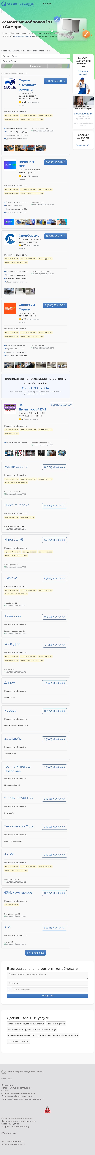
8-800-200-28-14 (55, 81)
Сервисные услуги (10, 1124)
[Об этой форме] (77, 969)
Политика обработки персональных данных (22, 1099)
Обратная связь (9, 1133)
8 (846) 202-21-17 (55, 162)
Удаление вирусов (56, 1024)
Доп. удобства (9, 61)
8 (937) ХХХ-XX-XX (61, 405)
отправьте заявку (22, 36)
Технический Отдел (19, 826)
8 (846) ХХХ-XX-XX (54, 578)
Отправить (48, 996)
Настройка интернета (18, 1041)
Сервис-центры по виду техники (17, 1118)
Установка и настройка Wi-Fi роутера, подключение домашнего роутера (43, 1035)
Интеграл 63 (14, 539)
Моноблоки (38, 51)
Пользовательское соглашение (16, 1088)
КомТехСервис (15, 467)
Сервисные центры (10, 51)
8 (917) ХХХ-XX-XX (55, 644)
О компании (7, 1085)
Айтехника (12, 616)
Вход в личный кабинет (12, 1141)
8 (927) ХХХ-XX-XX (54, 467)
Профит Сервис (16, 505)
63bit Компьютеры (18, 892)
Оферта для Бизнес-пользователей (18, 1093)
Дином (9, 682)
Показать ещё (35, 952)
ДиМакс (10, 578)
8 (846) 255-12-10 (55, 236)
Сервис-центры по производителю (18, 1121)
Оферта (5, 1091)
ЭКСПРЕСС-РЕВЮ (18, 798)
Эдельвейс (13, 738)
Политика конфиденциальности (17, 1096)
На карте (36, 66)
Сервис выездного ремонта (27, 85)
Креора (10, 710)
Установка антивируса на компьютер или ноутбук (32, 1030)
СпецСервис (29, 235)
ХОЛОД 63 (12, 644)
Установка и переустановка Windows (26, 1024)
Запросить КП (82, 145)
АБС (7, 927)
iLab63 (9, 854)
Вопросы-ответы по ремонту (15, 1127)
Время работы (10, 56)
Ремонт (26, 51)
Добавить (13, 1144)
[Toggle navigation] (4, 11)
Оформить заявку (83, 72)
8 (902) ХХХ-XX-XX (54, 540)
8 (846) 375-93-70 (55, 305)
